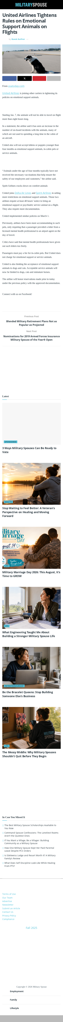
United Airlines (10, 93)
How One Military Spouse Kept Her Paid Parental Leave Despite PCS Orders (29, 849)
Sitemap (31, 1016)
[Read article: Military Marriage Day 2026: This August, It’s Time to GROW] (31, 548)
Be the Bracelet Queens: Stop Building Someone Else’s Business (27, 694)
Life (7, 566)
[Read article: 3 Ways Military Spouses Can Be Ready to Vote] (31, 424)
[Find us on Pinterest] (34, 883)
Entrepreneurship (14, 686)
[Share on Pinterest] (39, 78)
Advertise (7, 901)
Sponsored (10, 442)
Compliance (8, 919)
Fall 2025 (31, 928)
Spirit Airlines (43, 193)
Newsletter (7, 904)
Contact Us (7, 911)
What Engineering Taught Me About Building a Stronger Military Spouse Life (28, 634)
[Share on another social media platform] (54, 78)
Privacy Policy (9, 915)
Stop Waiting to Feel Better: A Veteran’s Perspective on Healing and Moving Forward (28, 512)
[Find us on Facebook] (29, 883)
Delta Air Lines (23, 193)
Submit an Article (11, 908)
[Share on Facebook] (9, 78)
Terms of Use (9, 894)
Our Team (7, 897)
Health (8, 502)
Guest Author (18, 39)
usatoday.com (16, 86)
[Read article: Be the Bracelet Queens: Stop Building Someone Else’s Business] (31, 668)
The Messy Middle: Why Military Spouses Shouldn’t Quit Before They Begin (29, 754)
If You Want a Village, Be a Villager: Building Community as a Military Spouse (26, 842)
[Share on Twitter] (24, 78)
